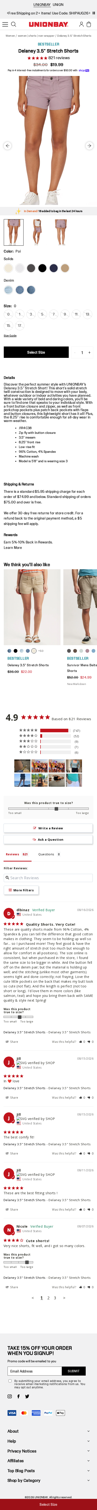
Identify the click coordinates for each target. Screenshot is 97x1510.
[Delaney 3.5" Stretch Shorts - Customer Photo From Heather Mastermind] (22, 766)
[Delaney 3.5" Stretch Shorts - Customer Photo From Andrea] (74, 780)
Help (12, 1441)
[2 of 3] (37, 232)
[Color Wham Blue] (31, 290)
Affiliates (16, 1460)
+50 (41, 650)
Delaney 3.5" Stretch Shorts (25, 1032)
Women (10, 35)
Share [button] (13, 1042)
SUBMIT (74, 1371)
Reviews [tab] (12, 854)
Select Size (36, 352)
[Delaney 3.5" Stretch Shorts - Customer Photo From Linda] (40, 780)
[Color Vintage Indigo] (53, 268)
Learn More (13, 548)
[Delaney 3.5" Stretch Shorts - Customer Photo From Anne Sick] (57, 780)
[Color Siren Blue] (19, 290)
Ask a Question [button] (51, 839)
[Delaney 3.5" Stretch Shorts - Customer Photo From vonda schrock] (74, 766)
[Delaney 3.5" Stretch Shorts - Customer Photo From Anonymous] (40, 766)
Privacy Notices (22, 1451)
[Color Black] (42, 268)
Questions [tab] (46, 854)
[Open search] (13, 24)
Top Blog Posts (21, 1470)
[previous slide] (7, 13)
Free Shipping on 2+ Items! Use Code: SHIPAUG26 (48, 13)
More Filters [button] (23, 890)
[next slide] (89, 13)
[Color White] (19, 268)
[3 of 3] (61, 232)
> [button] (64, 1298)
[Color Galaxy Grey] (31, 268)
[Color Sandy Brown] (65, 268)
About (13, 1431)
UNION (58, 5)
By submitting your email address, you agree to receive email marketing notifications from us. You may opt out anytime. (49, 1384)
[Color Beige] (8, 268)
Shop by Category (24, 1480)
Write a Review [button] (50, 828)
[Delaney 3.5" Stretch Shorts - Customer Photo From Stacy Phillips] (22, 780)
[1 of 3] (14, 232)
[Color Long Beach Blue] (8, 290)
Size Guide (10, 335)
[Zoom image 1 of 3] (48, 140)
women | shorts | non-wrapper (36, 35)
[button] (82, 1042)
